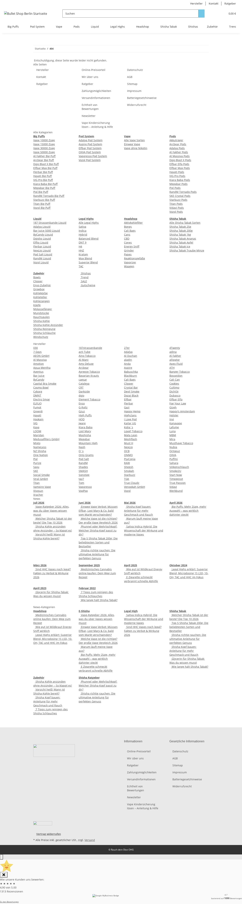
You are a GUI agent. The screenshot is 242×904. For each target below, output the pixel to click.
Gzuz (82, 411)
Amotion (38, 363)
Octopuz (174, 451)
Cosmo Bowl (41, 387)
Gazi (127, 407)
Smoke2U (175, 471)
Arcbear (84, 367)
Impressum (134, 91)
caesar (83, 379)
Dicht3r (174, 391)
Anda (127, 363)
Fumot (37, 407)
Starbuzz (129, 475)
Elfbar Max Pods (179, 168)
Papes (128, 254)
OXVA (172, 455)
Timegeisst (176, 479)
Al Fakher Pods (178, 152)
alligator (174, 360)
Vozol (127, 491)
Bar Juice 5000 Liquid (46, 230)
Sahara (173, 463)
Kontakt (213, 3)
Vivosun (38, 491)
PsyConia (129, 459)
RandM (83, 463)
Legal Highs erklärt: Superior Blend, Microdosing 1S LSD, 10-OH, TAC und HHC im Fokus (188, 573)
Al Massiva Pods (179, 156)
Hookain (38, 419)
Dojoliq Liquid (42, 238)
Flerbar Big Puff (43, 172)
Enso (82, 403)
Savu (36, 467)
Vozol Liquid (41, 262)
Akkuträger (176, 140)
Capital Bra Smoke (44, 383)
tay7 (81, 479)
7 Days (37, 352)
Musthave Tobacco (181, 443)
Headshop (40, 611)
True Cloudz (131, 483)
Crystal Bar (131, 387)
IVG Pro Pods (177, 176)
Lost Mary (85, 431)
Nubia (173, 447)
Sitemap (132, 84)
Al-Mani (83, 360)
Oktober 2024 (178, 565)
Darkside (84, 391)
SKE (35, 471)
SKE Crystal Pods (179, 196)
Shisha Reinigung (44, 329)
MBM (172, 435)
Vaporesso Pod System (93, 156)
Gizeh (173, 407)
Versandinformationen (96, 98)
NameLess (39, 447)
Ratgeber (230, 3)
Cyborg (37, 391)
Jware (82, 423)
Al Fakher (175, 356)
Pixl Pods (175, 188)
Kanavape (175, 423)
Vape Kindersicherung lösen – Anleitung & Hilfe (97, 125)
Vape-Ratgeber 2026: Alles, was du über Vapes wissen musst (51, 510)
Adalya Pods (177, 148)
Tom (81, 483)
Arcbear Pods (177, 144)
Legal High (131, 611)
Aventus (38, 371)
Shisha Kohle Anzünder (48, 325)
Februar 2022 (87, 588)
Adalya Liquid (41, 226)
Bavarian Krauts (89, 375)
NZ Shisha (39, 451)
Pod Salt (84, 459)
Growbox (38, 289)
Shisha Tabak (177, 611)
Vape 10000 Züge (44, 140)
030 (35, 348)
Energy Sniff (131, 246)
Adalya (128, 352)
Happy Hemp (132, 411)
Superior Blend (88, 262)
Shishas (85, 273)
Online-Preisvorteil (93, 70)
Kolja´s (128, 427)
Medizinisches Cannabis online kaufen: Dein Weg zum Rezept (97, 573)
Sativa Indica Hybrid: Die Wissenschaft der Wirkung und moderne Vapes (143, 530)
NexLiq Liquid (42, 250)
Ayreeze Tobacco (89, 371)
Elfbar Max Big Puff (45, 168)
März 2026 (40, 565)
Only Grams (86, 455)
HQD (82, 419)
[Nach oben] (1, 857)
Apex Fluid (176, 363)
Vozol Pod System (90, 160)
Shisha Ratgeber (89, 677)
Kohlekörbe (40, 293)
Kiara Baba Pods (179, 180)
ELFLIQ (37, 403)
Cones (128, 242)
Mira (172, 439)
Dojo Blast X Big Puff (46, 164)
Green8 (38, 411)
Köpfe (37, 305)
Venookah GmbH (134, 487)
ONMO (128, 455)
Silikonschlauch (179, 467)
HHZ (81, 250)
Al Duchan (130, 356)
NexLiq (128, 447)
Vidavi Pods (176, 208)
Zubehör (38, 677)
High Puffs (85, 415)
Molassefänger (42, 309)
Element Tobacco (89, 399)
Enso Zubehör (42, 285)
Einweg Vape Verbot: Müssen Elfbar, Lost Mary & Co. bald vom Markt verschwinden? (98, 510)
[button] (216, 13)
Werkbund (176, 491)
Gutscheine (87, 285)
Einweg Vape (132, 144)
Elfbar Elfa (175, 399)
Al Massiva (40, 360)
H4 (80, 246)
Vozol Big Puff (41, 208)
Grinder (129, 250)
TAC (81, 266)
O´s (81, 451)
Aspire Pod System (90, 144)
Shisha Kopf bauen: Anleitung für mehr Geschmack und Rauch (138, 510)
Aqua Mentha (41, 367)
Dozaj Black (131, 395)
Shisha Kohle (41, 321)
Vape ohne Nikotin (135, 148)
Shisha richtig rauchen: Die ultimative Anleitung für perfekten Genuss (97, 554)
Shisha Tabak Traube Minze (186, 250)
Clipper (38, 281)
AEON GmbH (41, 356)
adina (173, 352)
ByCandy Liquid (43, 234)
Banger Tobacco (179, 371)
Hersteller (196, 3)
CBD (126, 238)
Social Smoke (41, 475)
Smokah (129, 471)
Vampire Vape (42, 487)
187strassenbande (90, 348)
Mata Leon (130, 435)
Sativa (82, 226)
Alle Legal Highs (89, 222)
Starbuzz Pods (178, 200)
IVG (35, 423)
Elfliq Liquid (40, 242)
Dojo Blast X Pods (180, 160)
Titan (36, 483)
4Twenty (174, 348)
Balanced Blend (89, 238)
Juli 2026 (38, 502)
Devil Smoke (131, 391)
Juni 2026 (85, 502)
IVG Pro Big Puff (43, 180)
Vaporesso (85, 487)
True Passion (177, 483)
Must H (128, 443)
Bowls (37, 277)
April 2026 (175, 502)
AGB (129, 77)
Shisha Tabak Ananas (182, 238)
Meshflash (130, 439)
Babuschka (131, 371)
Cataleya (84, 383)
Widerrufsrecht (136, 105)
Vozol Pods (176, 211)
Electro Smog (41, 399)
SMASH (83, 471)
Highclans (130, 415)
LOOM (37, 431)
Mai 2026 (130, 502)
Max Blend (85, 258)
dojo (81, 395)
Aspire (128, 367)
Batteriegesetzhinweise (142, 98)
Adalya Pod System (90, 140)
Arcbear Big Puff (43, 160)
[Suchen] (202, 13)
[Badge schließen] (4, 875)
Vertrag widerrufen (48, 834)
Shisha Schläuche (44, 333)
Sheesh (128, 467)
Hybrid (83, 234)
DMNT (37, 395)
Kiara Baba (85, 427)
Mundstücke (41, 313)
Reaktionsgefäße (134, 258)
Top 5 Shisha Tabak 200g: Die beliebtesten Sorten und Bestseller (98, 542)
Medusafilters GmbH (46, 439)
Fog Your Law (177, 403)
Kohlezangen (41, 301)
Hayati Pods (176, 172)
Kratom (83, 254)
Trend (84, 277)
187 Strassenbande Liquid (49, 222)
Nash (82, 447)
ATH (172, 367)
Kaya (36, 427)
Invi (171, 419)
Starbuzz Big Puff (44, 200)
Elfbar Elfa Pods (179, 164)
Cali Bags (130, 230)
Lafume (174, 427)
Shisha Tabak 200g (181, 230)
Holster (173, 415)
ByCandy (38, 379)
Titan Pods (176, 204)
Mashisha (85, 435)
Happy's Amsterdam (182, 411)
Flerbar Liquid (42, 246)
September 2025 (89, 565)
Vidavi (173, 487)
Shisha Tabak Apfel (181, 242)
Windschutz (40, 337)
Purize (37, 463)
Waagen (129, 266)
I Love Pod (130, 419)
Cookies (174, 383)
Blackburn (130, 375)
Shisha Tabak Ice (179, 246)
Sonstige (84, 475)
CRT (81, 387)
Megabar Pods (178, 184)
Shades (83, 467)
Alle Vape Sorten (134, 140)
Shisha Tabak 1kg (180, 234)
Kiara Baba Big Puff (45, 184)
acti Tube (84, 352)
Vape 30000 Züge (44, 148)
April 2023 (39, 588)
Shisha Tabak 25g (180, 226)
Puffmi (173, 459)
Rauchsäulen (41, 317)
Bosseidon (175, 375)
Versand (90, 840)
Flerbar (128, 403)
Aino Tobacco (87, 356)
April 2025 (130, 565)
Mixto (36, 443)
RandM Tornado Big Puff (48, 196)
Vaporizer (130, 262)
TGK (126, 479)
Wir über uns (90, 77)
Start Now (175, 475)
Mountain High (88, 443)
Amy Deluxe (86, 363)
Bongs (128, 226)
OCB (127, 451)
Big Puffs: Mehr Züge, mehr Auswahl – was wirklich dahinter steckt (187, 510)
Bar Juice (38, 375)
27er (127, 348)
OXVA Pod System (90, 152)
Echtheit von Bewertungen (90, 107)
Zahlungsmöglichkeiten (96, 91)
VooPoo (83, 491)
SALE (83, 281)
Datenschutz (135, 70)
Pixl (35, 459)
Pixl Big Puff (40, 192)
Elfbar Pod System (90, 148)
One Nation (40, 455)
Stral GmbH (40, 479)
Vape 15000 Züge (44, 144)
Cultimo (174, 387)
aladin (128, 360)
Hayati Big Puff (42, 176)
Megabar (84, 439)
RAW (127, 463)
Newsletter (88, 116)
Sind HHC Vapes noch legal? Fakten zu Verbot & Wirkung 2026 (52, 573)
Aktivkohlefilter (133, 222)
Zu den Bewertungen (9, 901)
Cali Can (174, 379)
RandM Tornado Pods (183, 192)
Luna (172, 431)
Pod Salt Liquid (42, 254)
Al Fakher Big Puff (44, 156)
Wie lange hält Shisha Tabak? (98, 600)
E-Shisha (84, 611)
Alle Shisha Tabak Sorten (184, 222)
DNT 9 (82, 242)
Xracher (38, 495)
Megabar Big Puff (44, 188)
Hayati (37, 415)
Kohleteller (40, 297)
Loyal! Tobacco (133, 431)
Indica (82, 230)
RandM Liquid (42, 258)
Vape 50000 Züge (44, 152)
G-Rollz (83, 407)
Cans (127, 234)
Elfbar (128, 399)
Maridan (38, 435)
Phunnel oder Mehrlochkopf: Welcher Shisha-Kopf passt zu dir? (98, 530)
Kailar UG (130, 423)
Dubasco (174, 395)
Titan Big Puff (41, 204)
